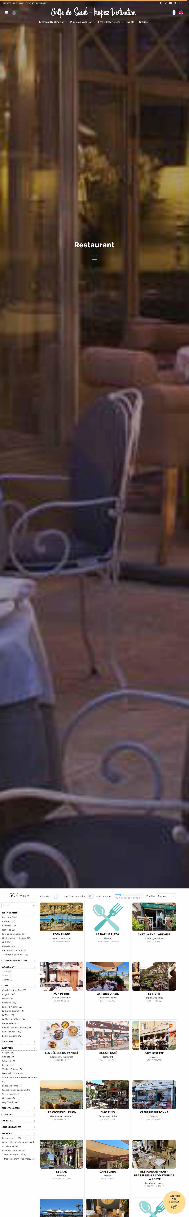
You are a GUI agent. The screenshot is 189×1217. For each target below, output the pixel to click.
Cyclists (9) (8, 1057)
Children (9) (8, 1061)
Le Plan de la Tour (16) (13, 1019)
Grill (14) (6, 942)
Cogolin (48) (8, 994)
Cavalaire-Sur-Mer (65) (14, 990)
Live (21, 3)
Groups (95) (8, 1098)
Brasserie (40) (9, 917)
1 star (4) (6, 971)
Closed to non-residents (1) (16, 1090)
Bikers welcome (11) (12, 1086)
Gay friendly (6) (10, 1102)
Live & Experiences (109, 22)
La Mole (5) (8, 1015)
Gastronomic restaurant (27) (16, 938)
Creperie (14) (9, 925)
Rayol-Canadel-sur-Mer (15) (16, 1027)
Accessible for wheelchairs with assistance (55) (18, 1144)
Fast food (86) (9, 930)
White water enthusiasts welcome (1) (19, 1079)
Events (130, 22)
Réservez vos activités (174, 1198)
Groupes (7, 3)
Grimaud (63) (9, 1002)
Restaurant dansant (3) (14, 950)
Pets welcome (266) (12, 1138)
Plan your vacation (81, 22)
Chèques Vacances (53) (14, 1150)
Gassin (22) (8, 998)
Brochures (41, 3)
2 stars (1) (7, 975)
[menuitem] (52, 22)
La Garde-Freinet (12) (13, 1011)
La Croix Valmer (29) (12, 1007)
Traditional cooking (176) (15, 954)
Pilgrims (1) (8, 1065)
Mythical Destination (51, 22)
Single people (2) (11, 1094)
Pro (15, 3)
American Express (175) (14, 1154)
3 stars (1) (7, 980)
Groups (143, 22)
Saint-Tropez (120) (11, 1032)
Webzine (30, 3)
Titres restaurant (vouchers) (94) (19, 1159)
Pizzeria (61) (8, 946)
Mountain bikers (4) (12, 1073)
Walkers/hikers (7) (12, 1069)
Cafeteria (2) (8, 921)
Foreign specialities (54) (14, 934)
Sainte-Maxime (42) (12, 1036)
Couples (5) (8, 1052)
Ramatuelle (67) (10, 1023)
